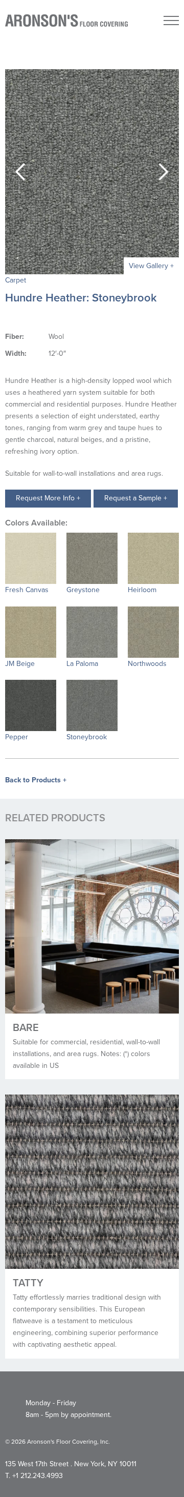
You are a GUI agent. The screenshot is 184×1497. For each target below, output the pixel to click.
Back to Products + (35, 780)
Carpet (15, 280)
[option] (92, 171)
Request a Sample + (135, 498)
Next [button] (163, 171)
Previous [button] (20, 171)
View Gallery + (151, 265)
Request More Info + (48, 498)
